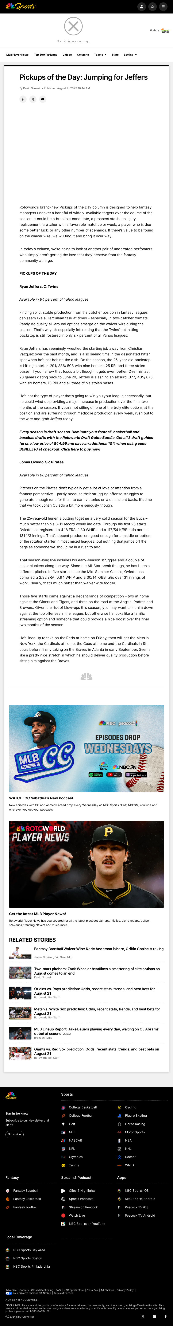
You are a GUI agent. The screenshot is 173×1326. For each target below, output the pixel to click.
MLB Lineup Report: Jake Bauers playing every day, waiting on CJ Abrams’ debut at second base (96, 1031)
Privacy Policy (125, 1290)
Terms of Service (63, 1293)
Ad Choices (107, 1290)
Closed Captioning (42, 1290)
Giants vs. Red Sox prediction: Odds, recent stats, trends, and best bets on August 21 (96, 1051)
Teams (98, 54)
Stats (115, 54)
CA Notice (45, 1293)
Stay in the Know (16, 1113)
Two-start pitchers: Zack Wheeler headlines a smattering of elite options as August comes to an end (96, 971)
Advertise (11, 1290)
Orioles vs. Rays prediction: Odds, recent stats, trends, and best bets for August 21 (94, 991)
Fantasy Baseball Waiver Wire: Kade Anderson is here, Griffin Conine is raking (99, 949)
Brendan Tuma (43, 1037)
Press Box (92, 1290)
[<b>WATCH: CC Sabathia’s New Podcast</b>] (86, 748)
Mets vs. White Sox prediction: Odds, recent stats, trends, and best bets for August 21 (97, 1011)
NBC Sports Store (74, 1290)
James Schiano (43, 957)
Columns (83, 54)
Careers (24, 1290)
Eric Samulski (62, 957)
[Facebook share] (23, 99)
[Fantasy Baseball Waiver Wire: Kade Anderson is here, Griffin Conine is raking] (20, 953)
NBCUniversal (29, 1299)
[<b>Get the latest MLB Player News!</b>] (86, 864)
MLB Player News (17, 54)
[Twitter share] (32, 99)
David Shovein (32, 88)
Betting (128, 54)
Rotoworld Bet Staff (46, 997)
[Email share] (42, 99)
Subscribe (14, 1134)
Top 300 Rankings (45, 54)
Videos (67, 54)
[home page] (20, 6)
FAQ (58, 1290)
